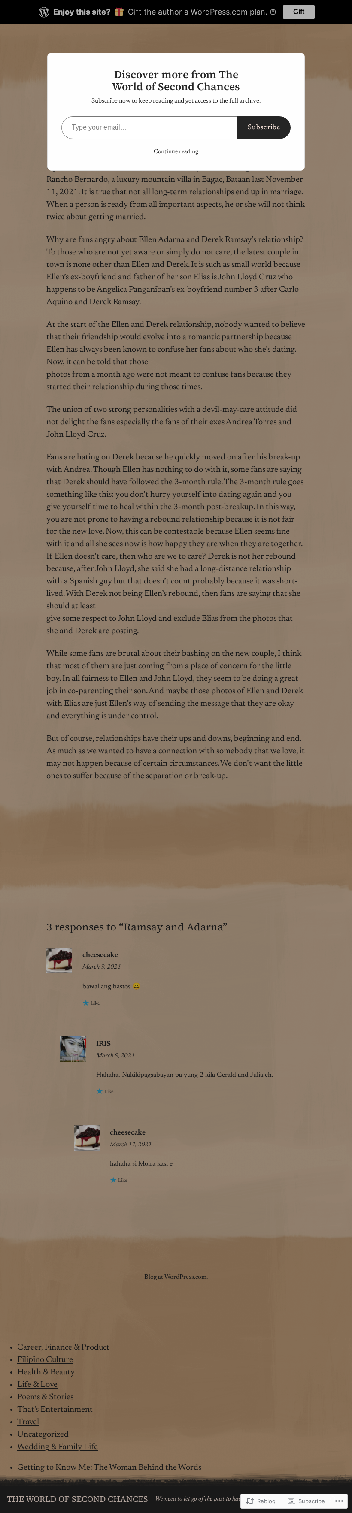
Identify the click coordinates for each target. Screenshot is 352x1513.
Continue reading (176, 152)
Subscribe (264, 127)
